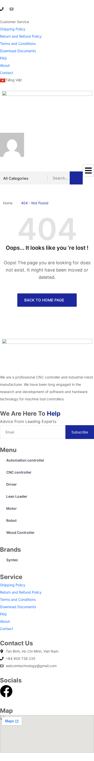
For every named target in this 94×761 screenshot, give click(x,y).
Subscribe (79, 432)
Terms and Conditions (18, 43)
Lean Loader (16, 496)
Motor (11, 508)
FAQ (3, 58)
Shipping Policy (12, 29)
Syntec (12, 560)
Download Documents (18, 51)
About (5, 65)
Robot (11, 520)
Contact (6, 73)
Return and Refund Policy (21, 36)
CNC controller (19, 472)
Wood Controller (20, 532)
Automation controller (25, 460)
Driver (11, 484)
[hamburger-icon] (88, 170)
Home (9, 203)
